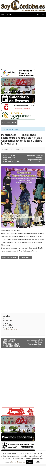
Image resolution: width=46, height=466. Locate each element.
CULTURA (6, 329)
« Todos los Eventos (9, 122)
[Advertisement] (23, 42)
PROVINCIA (13, 329)
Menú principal (43, 14)
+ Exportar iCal (25, 257)
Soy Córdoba (6, 14)
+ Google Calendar (9, 257)
